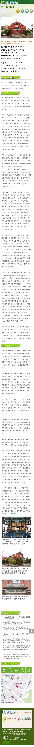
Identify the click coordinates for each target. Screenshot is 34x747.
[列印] (27, 11)
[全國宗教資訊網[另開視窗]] (9, 712)
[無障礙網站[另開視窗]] (6, 742)
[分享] (22, 11)
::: (2, 729)
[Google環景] (31, 11)
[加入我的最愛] (18, 11)
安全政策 (24, 729)
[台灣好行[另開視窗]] (24, 717)
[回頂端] (31, 692)
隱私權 (18, 729)
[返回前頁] (31, 631)
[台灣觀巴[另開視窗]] (9, 717)
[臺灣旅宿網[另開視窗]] (24, 712)
